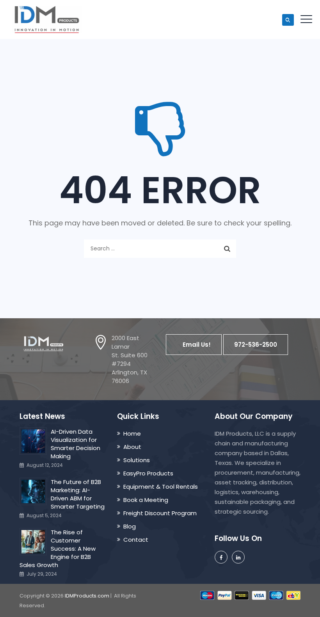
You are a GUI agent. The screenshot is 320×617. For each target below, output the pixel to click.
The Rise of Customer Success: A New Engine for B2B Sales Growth (58, 548)
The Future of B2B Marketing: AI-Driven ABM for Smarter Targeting (78, 494)
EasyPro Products (148, 473)
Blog (129, 526)
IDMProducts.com (87, 595)
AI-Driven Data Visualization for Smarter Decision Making (75, 443)
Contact (135, 539)
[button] (194, 344)
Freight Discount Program (160, 513)
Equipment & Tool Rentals (160, 486)
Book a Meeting (145, 500)
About (132, 447)
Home (132, 433)
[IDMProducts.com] (47, 19)
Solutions (136, 460)
